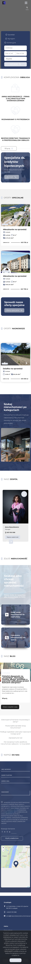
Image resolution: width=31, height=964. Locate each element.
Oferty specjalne (14, 310)
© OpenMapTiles (13, 886)
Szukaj (15, 64)
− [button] (3, 850)
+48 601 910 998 (11, 912)
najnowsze (14, 328)
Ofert (24, 494)
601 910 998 (11, 532)
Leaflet (8, 886)
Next (26, 363)
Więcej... (5, 698)
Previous (4, 363)
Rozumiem (15, 960)
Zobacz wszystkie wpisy (10, 707)
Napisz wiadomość (12, 537)
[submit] (12, 838)
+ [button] (3, 848)
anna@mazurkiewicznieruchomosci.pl (18, 916)
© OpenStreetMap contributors (23, 886)
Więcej (9, 148)
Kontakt (11, 177)
